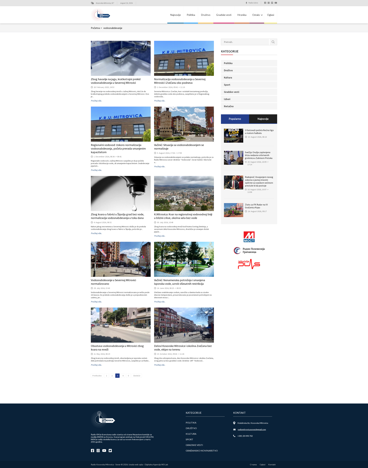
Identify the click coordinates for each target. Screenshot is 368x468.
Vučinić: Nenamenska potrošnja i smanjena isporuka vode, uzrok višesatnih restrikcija (179, 281)
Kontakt (272, 464)
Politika (191, 14)
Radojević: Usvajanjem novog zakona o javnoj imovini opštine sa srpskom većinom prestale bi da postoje (259, 181)
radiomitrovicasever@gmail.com (252, 429)
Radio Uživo (253, 3)
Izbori (227, 99)
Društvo (205, 14)
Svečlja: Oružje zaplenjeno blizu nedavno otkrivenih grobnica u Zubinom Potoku (258, 155)
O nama (253, 464)
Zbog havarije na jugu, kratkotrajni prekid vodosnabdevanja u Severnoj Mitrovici (115, 80)
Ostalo (256, 14)
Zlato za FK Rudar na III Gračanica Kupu (256, 206)
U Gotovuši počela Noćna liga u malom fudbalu (259, 131)
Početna (96, 28)
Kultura (228, 77)
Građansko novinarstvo (202, 450)
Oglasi (270, 14)
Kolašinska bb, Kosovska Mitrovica (252, 423)
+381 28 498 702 (245, 436)
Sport (227, 84)
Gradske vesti (223, 14)
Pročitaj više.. (96, 100)
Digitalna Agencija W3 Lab (156, 464)
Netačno (229, 106)
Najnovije (175, 14)
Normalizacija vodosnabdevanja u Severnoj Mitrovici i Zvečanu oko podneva (179, 80)
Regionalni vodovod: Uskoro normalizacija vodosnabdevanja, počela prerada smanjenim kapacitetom (118, 148)
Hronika (241, 14)
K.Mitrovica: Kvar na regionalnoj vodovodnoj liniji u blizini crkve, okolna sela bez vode (183, 216)
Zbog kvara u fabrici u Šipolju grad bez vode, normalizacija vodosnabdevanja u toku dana (117, 216)
